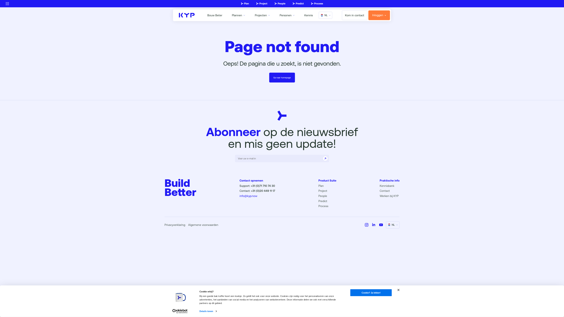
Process (318, 3)
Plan (246, 3)
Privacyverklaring (174, 224)
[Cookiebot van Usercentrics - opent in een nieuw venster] (180, 311)
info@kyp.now (248, 196)
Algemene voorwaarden (203, 224)
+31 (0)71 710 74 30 (263, 185)
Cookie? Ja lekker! (371, 292)
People (281, 3)
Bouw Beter (214, 15)
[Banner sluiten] (398, 290)
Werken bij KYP (389, 196)
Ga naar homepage (282, 77)
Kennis (308, 15)
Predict (300, 3)
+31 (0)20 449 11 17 (263, 190)
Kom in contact (354, 15)
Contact (385, 190)
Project (263, 3)
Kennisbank (387, 185)
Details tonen (206, 311)
